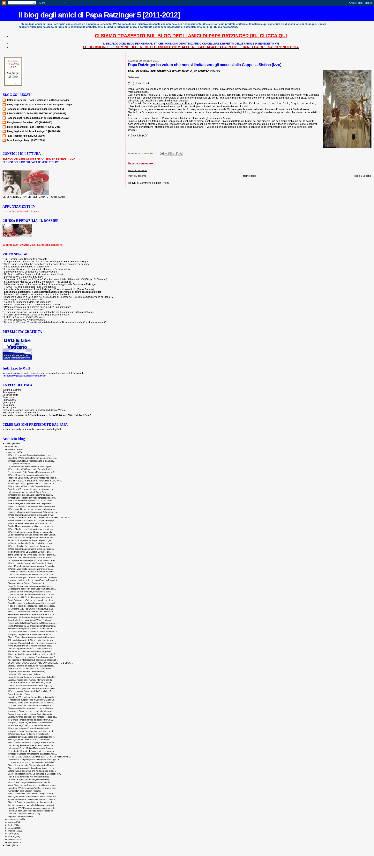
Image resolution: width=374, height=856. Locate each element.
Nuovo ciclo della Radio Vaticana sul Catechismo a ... (33, 623)
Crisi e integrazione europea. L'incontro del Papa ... (32, 648)
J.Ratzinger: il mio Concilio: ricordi (21, 412)
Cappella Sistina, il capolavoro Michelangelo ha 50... (32, 677)
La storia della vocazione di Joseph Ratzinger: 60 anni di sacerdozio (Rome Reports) (49, 289)
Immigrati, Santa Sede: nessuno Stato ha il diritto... (31, 702)
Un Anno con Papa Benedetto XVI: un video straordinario (34, 274)
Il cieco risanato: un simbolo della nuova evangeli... (31, 805)
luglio (11, 825)
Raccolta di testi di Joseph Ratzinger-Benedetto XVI (35, 109)
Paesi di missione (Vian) (19, 694)
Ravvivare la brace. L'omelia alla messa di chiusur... (32, 799)
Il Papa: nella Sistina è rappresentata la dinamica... (31, 461)
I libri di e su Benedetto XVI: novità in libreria (28, 777)
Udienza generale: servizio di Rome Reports (28, 492)
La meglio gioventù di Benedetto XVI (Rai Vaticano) (31, 271)
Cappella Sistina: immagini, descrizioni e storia (29, 591)
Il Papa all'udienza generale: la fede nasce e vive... (31, 515)
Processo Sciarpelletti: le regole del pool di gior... (30, 540)
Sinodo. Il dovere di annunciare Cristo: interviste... (31, 611)
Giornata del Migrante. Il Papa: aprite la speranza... (32, 751)
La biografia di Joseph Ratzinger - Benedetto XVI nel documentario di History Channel (49, 312)
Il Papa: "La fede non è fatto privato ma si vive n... (31, 529)
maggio (12, 831)
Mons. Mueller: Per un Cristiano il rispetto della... (30, 646)
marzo (11, 836)
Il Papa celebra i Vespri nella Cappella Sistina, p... (31, 486)
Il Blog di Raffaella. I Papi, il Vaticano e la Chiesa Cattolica (38, 100)
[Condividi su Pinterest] (181, 154)
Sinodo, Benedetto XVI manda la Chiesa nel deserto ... (33, 796)
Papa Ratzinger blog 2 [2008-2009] (26, 136)
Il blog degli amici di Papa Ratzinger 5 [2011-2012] (99, 15)
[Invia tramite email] (166, 154)
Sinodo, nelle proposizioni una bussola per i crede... (32, 768)
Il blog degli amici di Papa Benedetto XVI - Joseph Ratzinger (39, 104)
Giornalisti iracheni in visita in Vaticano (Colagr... (30, 682)
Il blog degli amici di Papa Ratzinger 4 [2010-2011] (34, 127)
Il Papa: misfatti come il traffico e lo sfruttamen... (30, 668)
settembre (13, 819)
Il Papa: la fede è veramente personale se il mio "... (31, 523)
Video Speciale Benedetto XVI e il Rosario (26, 266)
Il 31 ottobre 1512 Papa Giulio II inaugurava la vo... (31, 609)
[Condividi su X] (173, 154)
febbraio (12, 839)
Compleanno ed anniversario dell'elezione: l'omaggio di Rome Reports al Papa (46, 261)
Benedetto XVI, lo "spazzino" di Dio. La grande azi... (32, 788)
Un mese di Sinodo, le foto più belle (24, 674)
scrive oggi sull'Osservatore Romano (173, 103)
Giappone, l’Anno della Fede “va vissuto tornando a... (33, 643)
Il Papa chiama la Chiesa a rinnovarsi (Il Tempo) (30, 793)
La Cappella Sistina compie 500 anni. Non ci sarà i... (32, 560)
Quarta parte (9, 400)
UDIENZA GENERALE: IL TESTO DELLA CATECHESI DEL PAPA (39, 517)
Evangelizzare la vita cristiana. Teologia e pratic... (31, 714)
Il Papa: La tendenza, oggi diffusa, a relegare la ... (31, 532)
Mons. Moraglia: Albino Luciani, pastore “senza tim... (32, 566)
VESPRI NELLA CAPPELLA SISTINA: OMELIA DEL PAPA (35, 481)
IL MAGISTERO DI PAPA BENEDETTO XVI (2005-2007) (36, 113)
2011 (9, 845)
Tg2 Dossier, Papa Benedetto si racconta (25, 259)
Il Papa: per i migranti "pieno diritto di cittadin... (29, 728)
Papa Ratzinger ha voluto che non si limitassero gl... (32, 603)
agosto (11, 822)
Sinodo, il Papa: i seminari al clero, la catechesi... (30, 802)
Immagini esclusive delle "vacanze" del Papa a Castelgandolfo (37, 314)
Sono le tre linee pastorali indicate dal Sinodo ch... (31, 628)
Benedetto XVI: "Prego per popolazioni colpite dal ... (32, 808)
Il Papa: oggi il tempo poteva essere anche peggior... (32, 509)
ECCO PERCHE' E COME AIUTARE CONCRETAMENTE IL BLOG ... (40, 663)
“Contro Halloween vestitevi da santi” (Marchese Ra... (33, 512)
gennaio (12, 842)
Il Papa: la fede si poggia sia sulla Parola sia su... (30, 495)
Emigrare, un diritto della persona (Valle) (26, 671)
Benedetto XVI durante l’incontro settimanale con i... (32, 489)
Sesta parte (9, 405)
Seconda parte (10, 395)
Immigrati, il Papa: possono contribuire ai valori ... (31, 711)
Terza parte (8, 397)
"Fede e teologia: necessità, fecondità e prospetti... (31, 606)
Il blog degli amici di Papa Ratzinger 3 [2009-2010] (34, 131)
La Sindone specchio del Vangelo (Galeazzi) (28, 779)
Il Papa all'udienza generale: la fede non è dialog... (31, 549)
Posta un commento (137, 170)
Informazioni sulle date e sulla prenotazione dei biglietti (32, 429)
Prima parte (9, 392)
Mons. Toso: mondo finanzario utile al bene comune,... (33, 785)
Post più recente (137, 175)
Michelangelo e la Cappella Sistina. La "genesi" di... (31, 483)
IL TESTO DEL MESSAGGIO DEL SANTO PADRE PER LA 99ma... (39, 757)
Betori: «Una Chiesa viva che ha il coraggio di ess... (32, 771)
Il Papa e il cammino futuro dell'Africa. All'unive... (30, 557)
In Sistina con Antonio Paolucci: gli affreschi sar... (31, 543)
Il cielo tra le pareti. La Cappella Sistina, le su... (29, 552)
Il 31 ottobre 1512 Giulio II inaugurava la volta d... (31, 597)
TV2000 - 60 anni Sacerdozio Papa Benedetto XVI (30, 287)
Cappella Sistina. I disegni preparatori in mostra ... (31, 586)
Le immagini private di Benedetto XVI (23, 299)
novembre (13, 449)
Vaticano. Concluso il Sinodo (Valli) (24, 813)
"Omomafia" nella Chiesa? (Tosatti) (24, 791)
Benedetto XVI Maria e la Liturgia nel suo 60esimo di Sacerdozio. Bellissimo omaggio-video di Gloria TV (58, 297)
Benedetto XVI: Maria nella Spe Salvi (23, 276)
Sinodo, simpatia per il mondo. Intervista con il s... (31, 680)
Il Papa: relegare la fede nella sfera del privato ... (30, 503)
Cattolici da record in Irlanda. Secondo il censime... (31, 571)
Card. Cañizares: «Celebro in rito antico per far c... (31, 600)
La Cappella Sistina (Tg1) (20, 463)
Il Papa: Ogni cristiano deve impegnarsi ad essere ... (32, 498)
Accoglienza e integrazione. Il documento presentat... (33, 660)
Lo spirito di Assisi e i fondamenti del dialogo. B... (30, 705)
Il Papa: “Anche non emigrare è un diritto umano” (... (32, 657)
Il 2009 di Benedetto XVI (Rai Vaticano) (24, 317)
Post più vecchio (362, 175)
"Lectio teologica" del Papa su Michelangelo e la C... (32, 472)
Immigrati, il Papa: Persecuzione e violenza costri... (32, 731)
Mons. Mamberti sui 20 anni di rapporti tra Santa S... (32, 626)
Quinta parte (9, 402)
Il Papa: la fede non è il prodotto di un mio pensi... (31, 500)
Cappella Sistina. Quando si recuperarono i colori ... (32, 594)
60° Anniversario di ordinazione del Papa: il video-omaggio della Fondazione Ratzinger (50, 284)
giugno (11, 828)
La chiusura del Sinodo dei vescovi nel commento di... (33, 631)
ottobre (12, 452)
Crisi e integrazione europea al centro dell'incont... (31, 745)
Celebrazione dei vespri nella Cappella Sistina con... (32, 589)
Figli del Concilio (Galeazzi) (20, 816)
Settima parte (10, 407)
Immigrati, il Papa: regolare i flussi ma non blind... (30, 722)
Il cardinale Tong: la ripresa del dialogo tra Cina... (30, 720)
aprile (11, 833)
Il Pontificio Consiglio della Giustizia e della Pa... (30, 782)
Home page (249, 175)
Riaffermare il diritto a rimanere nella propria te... (30, 651)
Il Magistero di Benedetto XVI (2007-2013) (29, 122)
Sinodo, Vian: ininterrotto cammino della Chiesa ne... (32, 637)
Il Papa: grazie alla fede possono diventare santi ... (31, 537)
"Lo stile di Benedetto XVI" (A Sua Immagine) (27, 302)
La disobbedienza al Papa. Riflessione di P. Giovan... (32, 535)
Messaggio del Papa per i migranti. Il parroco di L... (31, 617)
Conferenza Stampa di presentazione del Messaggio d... (34, 759)
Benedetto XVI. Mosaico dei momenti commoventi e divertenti (36, 294)
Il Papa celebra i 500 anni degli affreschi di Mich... (31, 469)
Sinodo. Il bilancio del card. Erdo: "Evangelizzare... (31, 666)
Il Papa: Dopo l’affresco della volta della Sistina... (30, 475)
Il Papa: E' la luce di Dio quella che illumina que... (30, 455)
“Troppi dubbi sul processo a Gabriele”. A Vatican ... (32, 700)
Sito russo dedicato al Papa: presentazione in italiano (32, 304)
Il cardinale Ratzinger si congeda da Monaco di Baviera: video (37, 269)
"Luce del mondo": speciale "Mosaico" (23, 309)
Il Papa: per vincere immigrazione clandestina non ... (32, 754)
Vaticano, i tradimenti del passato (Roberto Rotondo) (32, 580)
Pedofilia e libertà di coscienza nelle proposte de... (31, 811)
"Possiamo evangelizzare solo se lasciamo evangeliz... (33, 577)
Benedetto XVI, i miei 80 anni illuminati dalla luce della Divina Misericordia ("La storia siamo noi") (55, 322)
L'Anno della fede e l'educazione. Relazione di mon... (32, 574)
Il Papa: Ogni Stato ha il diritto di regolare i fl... (29, 734)
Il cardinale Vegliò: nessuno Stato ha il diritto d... (30, 725)
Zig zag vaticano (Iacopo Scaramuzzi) (26, 583)
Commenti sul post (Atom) (154, 182)
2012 (9, 443)
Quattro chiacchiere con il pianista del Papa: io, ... (31, 685)
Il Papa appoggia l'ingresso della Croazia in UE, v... (31, 691)
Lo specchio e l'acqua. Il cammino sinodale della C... (32, 762)
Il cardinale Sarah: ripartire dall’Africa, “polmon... (30, 620)
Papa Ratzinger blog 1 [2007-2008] (26, 140)
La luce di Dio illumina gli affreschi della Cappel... (30, 466)
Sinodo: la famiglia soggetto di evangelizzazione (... (32, 737)
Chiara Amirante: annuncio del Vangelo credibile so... (32, 717)
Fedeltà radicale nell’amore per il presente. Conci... (31, 614)
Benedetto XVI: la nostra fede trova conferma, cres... (32, 458)
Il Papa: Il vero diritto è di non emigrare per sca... (30, 569)
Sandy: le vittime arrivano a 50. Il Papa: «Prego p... (31, 520)
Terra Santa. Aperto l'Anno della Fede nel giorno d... (32, 555)
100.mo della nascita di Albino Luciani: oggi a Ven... (31, 640)
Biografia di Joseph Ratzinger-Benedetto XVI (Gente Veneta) (34, 410)
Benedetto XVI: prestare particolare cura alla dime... (32, 688)
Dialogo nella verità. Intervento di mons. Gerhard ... (32, 708)
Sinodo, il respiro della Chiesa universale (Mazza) (31, 765)
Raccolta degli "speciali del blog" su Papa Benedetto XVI (38, 118)
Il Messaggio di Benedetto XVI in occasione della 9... (32, 654)
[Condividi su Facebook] (177, 154)
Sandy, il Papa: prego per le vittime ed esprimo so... (32, 526)
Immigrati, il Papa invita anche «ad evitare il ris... (30, 634)
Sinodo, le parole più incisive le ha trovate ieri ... (30, 739)
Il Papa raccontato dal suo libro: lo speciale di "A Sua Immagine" (37, 307)
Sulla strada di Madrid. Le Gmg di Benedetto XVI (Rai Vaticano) (37, 281)
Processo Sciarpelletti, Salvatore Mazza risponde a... (33, 478)
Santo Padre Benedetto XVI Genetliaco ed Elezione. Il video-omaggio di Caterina (47, 264)
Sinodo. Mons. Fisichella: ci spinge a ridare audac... (32, 742)
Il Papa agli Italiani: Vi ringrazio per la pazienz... (30, 546)
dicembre (13, 446)
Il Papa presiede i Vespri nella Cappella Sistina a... (31, 563)
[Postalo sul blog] (170, 154)
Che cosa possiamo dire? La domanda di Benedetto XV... (34, 774)
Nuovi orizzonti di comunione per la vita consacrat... (32, 506)
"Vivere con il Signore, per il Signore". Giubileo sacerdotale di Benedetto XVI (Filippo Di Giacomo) (55, 279)
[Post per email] (161, 153)
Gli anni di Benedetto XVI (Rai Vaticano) (25, 319)
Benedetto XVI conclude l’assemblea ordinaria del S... (33, 697)
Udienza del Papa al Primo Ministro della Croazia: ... (32, 748)
